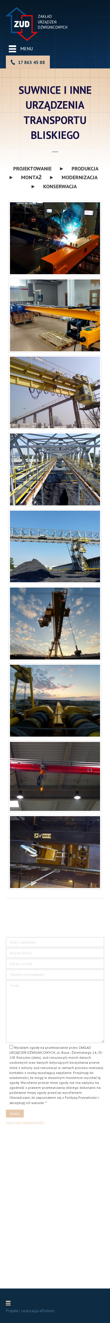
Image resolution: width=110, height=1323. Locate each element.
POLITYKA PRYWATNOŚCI (25, 1123)
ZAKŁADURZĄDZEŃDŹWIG (47, 22)
